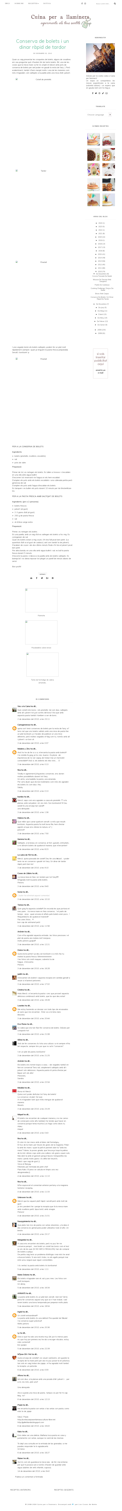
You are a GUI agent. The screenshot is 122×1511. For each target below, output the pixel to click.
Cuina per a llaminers (47, 1504)
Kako (20, 1431)
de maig (101, 311)
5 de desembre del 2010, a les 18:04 (34, 1306)
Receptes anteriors (20, 1490)
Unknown (22, 1197)
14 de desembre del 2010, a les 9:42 (34, 1471)
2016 (100, 251)
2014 (100, 258)
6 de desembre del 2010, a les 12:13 (34, 1399)
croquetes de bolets (44, 59)
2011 (100, 268)
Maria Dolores (23, 1274)
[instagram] (85, 3)
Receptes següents (64, 1490)
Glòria (20, 1040)
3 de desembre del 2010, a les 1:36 (33, 812)
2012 (100, 265)
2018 (100, 244)
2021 (100, 233)
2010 (100, 271)
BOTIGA (47, 3)
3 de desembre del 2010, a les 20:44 (34, 1018)
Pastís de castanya (102, 285)
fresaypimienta (24, 1221)
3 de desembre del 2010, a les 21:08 (34, 1034)
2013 (100, 261)
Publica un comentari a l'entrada (29, 1477)
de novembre (101, 304)
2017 (100, 247)
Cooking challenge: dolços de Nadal (102, 289)
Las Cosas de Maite (88, 1504)
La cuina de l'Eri (24, 855)
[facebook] (82, 3)
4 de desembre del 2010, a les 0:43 (33, 1133)
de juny (101, 307)
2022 (100, 230)
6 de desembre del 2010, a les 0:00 (33, 1370)
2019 (100, 240)
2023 (100, 226)
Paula (20, 1405)
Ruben (20, 1458)
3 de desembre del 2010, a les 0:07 (33, 743)
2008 (100, 333)
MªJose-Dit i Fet (24, 1354)
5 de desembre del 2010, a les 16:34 (34, 1287)
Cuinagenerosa (24, 724)
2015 (100, 254)
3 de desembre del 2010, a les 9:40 (33, 886)
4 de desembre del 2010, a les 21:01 (34, 1215)
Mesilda (21, 1087)
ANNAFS (21, 1293)
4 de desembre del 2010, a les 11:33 (34, 1191)
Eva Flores (22, 1024)
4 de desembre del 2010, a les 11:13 (34, 1176)
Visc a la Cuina (24, 706)
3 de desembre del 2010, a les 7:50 (33, 833)
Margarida (22, 1240)
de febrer (101, 321)
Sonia (20, 892)
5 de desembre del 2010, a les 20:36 (34, 1327)
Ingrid (20, 1311)
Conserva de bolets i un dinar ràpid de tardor (102, 298)
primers (42, 574)
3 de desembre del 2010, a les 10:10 (34, 899)
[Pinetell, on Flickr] (42, 301)
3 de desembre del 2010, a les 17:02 (34, 984)
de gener (101, 325)
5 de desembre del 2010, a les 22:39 (34, 1348)
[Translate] (110, 114)
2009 (99, 330)
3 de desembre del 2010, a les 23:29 (34, 1109)
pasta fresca (52, 349)
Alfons (20, 1375)
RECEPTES (33, 3)
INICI (7, 3)
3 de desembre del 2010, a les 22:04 (34, 1082)
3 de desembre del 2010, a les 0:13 (33, 764)
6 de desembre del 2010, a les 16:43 (34, 1426)
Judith (20, 974)
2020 (100, 237)
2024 (100, 223)
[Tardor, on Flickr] (42, 210)
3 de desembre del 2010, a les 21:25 (34, 1055)
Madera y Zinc (24, 748)
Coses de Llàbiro (25, 873)
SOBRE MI (19, 3)
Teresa (20, 905)
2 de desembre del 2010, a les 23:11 (34, 719)
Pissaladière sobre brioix (41, 648)
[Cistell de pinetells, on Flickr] (42, 118)
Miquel (20, 1114)
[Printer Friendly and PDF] (32, 578)
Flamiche (41, 615)
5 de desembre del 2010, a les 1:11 (33, 1269)
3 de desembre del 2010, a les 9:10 (33, 867)
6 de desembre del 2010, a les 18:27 (34, 1452)
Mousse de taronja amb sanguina (102, 280)
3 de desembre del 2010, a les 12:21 (34, 944)
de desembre (101, 274)
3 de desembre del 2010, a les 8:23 (33, 849)
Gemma (21, 839)
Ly (19, 1333)
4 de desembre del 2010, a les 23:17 (34, 1234)
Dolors (20, 950)
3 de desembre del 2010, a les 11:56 (34, 926)
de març (101, 318)
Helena (21, 818)
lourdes (21, 796)
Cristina (21, 990)
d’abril (101, 314)
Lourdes (21, 1005)
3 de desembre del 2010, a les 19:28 (34, 1000)
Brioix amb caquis (102, 294)
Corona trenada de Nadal (102, 276)
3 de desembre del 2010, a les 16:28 (34, 968)
